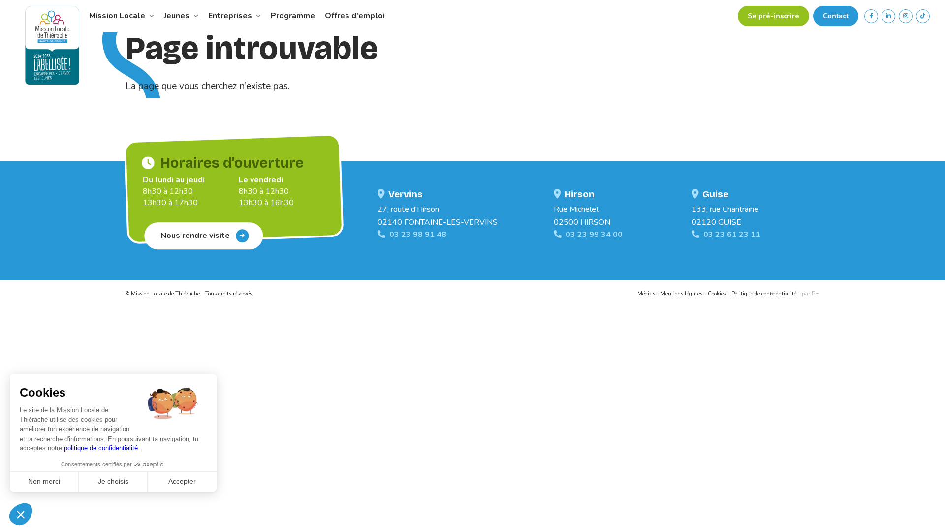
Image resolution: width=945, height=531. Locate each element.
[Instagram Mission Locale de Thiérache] (906, 16)
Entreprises (231, 15)
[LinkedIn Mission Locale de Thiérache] (888, 16)
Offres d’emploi (355, 15)
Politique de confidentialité (763, 293)
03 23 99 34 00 (594, 234)
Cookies (717, 293)
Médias (646, 293)
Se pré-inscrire (773, 16)
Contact (836, 16)
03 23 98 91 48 (417, 234)
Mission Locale (118, 15)
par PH (810, 293)
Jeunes (177, 15)
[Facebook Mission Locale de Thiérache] (871, 16)
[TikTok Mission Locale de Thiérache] (923, 16)
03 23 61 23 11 (731, 234)
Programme (293, 15)
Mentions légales (681, 293)
